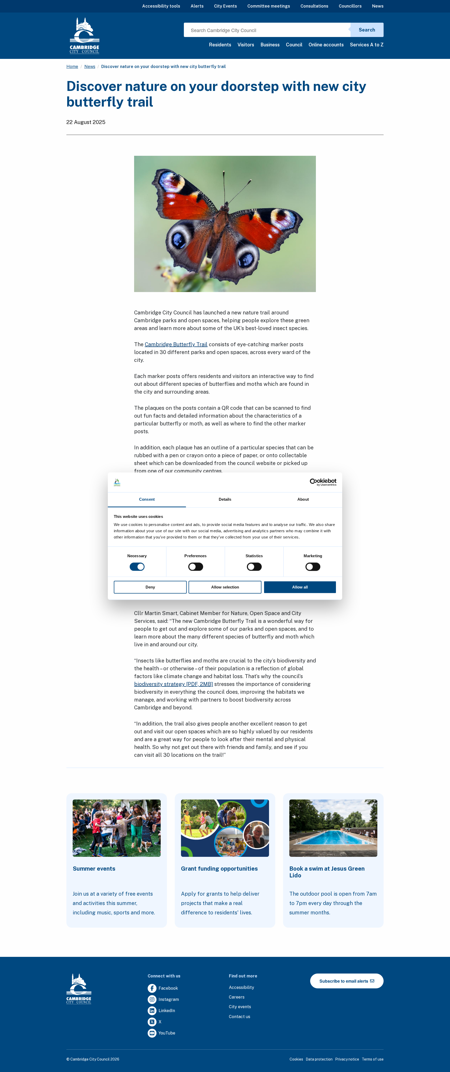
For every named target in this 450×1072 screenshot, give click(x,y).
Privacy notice (347, 1059)
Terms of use (373, 1059)
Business (270, 44)
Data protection (319, 1059)
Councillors (350, 6)
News (378, 6)
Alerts (197, 6)
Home (72, 66)
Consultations (314, 6)
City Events (225, 6)
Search (367, 30)
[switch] (195, 566)
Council (294, 44)
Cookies (296, 1059)
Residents (220, 44)
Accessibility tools (161, 6)
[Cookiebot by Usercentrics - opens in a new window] (313, 482)
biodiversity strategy (173, 684)
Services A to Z (367, 44)
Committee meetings (268, 6)
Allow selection (225, 587)
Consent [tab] (147, 499)
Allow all (300, 587)
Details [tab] (225, 499)
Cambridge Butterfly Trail (176, 344)
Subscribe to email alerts (344, 981)
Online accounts (326, 44)
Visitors (246, 44)
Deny (150, 587)
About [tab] (303, 499)
